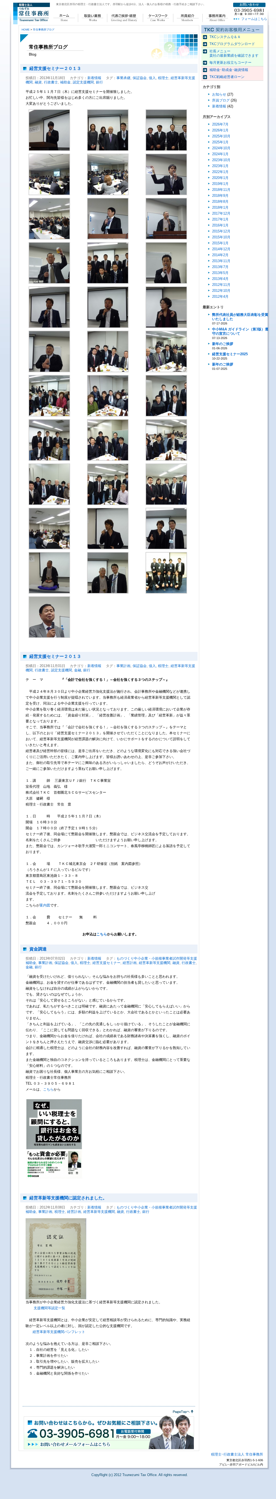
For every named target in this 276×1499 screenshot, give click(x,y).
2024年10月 (221, 148)
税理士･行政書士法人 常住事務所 (237, 1454)
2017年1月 (220, 219)
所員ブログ (221, 100)
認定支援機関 (83, 82)
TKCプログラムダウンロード (232, 44)
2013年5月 (220, 273)
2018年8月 (220, 201)
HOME (26, 29)
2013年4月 (220, 279)
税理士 (163, 78)
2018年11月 (221, 190)
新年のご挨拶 (222, 344)
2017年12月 (221, 213)
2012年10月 (221, 291)
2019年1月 (220, 184)
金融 (77, 670)
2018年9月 (220, 196)
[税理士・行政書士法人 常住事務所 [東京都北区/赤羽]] (31, 23)
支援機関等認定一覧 (49, 1308)
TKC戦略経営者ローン (226, 77)
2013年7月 (220, 267)
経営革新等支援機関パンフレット (59, 1332)
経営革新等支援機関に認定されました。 (68, 1198)
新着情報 (94, 78)
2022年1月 (220, 172)
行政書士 (51, 82)
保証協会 (140, 78)
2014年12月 (221, 249)
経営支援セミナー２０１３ (55, 68)
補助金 (65, 82)
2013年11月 (221, 261)
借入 (152, 78)
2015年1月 (220, 243)
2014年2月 (220, 255)
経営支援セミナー (106, 963)
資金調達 (38, 949)
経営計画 (130, 963)
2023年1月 (220, 166)
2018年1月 (220, 207)
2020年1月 (220, 178)
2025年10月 (221, 136)
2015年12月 (221, 231)
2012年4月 (220, 297)
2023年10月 (221, 160)
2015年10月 (221, 237)
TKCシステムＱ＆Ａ (225, 37)
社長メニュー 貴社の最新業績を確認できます (233, 53)
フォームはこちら (254, 19)
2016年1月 (220, 225)
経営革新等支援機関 (154, 963)
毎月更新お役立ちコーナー (230, 62)
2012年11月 (221, 285)
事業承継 (123, 78)
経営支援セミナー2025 (230, 354)
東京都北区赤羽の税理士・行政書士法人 (80, 4)
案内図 (45, 905)
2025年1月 (220, 142)
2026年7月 (220, 124)
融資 (38, 82)
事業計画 (123, 666)
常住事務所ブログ (43, 29)
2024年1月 (220, 154)
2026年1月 (220, 130)
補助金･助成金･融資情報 (228, 70)
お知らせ (219, 94)
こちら (101, 934)
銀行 (99, 82)
